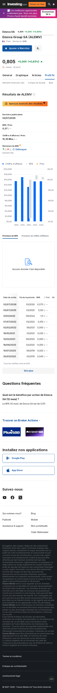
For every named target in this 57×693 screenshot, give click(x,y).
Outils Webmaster (39, 532)
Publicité (6, 519)
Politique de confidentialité (14, 666)
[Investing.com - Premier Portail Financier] (17, 4)
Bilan (51, 83)
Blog (33, 513)
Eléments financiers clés (13, 83)
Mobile (34, 519)
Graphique (22, 75)
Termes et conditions (12, 656)
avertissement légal (11, 676)
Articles (36, 75)
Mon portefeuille (39, 526)
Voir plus (28, 370)
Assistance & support (12, 526)
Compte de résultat (36, 83)
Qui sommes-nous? (11, 513)
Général (7, 75)
